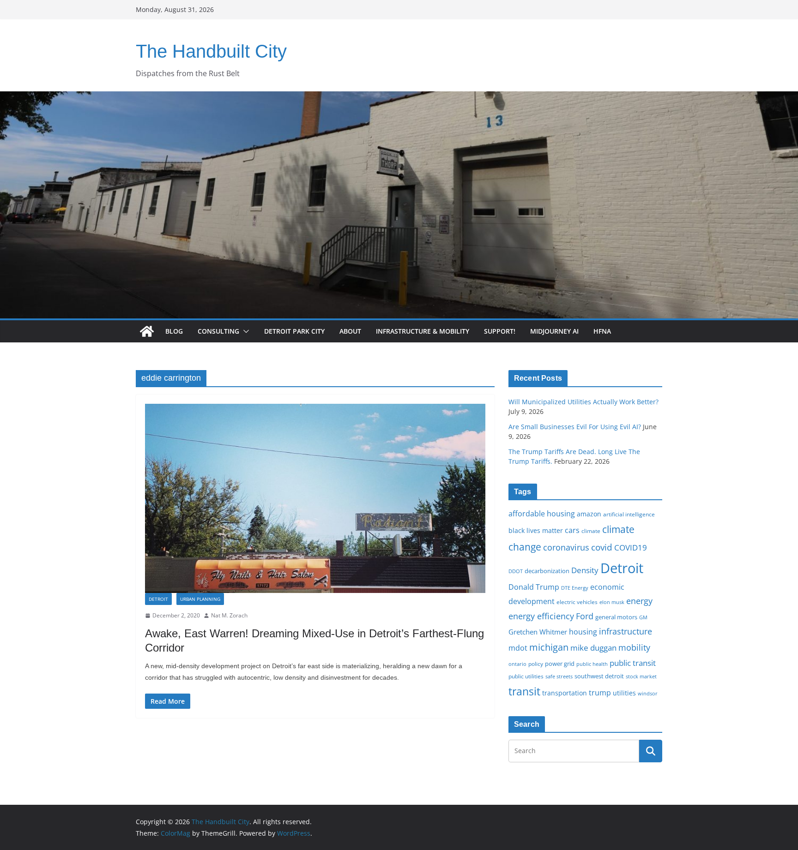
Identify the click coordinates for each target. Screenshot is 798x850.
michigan (548, 646)
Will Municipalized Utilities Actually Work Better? (583, 401)
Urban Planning (200, 599)
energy (639, 600)
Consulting (218, 331)
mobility (634, 647)
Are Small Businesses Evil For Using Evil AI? (574, 426)
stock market (641, 676)
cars (572, 530)
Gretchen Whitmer (537, 631)
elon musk (611, 602)
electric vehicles (577, 601)
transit (524, 691)
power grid (559, 664)
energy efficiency (541, 616)
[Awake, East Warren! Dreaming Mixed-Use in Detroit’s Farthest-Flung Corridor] (315, 498)
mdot (517, 648)
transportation (564, 692)
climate (590, 530)
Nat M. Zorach (229, 615)
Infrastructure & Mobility (422, 331)
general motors (616, 617)
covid (601, 547)
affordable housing (541, 514)
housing (583, 632)
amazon (589, 513)
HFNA (602, 331)
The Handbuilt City (211, 51)
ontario (517, 664)
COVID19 (630, 547)
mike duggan (593, 647)
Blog (174, 331)
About (350, 331)
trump (600, 693)
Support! (499, 331)
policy (535, 663)
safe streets (559, 676)
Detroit (158, 599)
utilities (624, 692)
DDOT (515, 571)
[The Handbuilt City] (399, 98)
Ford (584, 616)
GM (643, 617)
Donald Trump (533, 587)
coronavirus (566, 547)
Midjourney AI (554, 331)
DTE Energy (574, 588)
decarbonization (547, 571)
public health (592, 663)
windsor (648, 693)
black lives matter (535, 530)
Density (584, 570)
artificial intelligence (629, 514)
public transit (633, 663)
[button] (244, 331)
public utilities (526, 676)
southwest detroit (599, 676)
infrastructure (625, 631)
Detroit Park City (294, 331)
